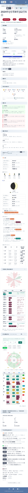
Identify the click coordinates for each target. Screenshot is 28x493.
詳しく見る (22, 406)
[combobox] (13, 8)
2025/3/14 (11, 210)
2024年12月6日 (22, 19)
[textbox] (13, 8)
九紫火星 (4, 349)
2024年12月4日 (6, 19)
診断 (20, 342)
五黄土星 (4, 347)
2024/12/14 (7, 220)
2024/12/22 (14, 227)
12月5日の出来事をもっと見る (14, 482)
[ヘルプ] (21, 8)
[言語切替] (11, 2)
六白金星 (9, 347)
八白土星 (19, 347)
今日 (14, 19)
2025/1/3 (6, 236)
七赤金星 (14, 347)
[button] (15, 2)
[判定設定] (22, 334)
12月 (7, 6)
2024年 (3, 6)
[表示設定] (17, 8)
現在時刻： (12, 22)
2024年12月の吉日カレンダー (19, 98)
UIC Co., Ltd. (13, 491)
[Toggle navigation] (26, 2)
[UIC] (3, 2)
